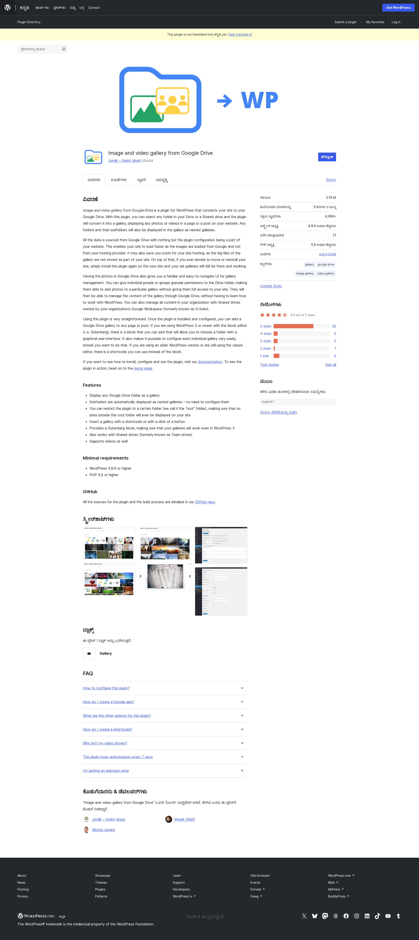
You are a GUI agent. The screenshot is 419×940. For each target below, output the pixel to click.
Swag (256, 896)
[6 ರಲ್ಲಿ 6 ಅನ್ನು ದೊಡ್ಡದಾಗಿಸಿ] (241, 573)
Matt (333, 882)
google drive (326, 264)
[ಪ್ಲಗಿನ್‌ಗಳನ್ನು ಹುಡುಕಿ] (63, 49)
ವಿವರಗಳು (94, 179)
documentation (210, 362)
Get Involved (260, 875)
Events (255, 882)
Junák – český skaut (124, 160)
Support (179, 882)
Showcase (102, 875)
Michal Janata (103, 830)
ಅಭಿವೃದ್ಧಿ (161, 179)
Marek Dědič (184, 819)
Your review (269, 364)
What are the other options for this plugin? (117, 716)
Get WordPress (398, 7)
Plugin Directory (29, 22)
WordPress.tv (184, 896)
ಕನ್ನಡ (62, 916)
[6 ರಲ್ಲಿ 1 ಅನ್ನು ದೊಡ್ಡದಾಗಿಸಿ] (129, 532)
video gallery (325, 273)
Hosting (23, 889)
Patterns (101, 896)
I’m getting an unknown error (106, 771)
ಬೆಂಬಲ (331, 179)
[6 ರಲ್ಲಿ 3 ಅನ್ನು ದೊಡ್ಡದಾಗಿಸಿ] (185, 532)
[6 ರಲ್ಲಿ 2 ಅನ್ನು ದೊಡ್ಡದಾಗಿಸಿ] (129, 568)
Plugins (100, 889)
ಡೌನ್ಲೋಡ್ (327, 157)
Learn (177, 875)
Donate (258, 889)
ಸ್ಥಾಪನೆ (141, 179)
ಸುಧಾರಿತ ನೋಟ (271, 286)
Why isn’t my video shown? (105, 743)
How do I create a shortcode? (107, 729)
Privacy (22, 896)
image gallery (305, 273)
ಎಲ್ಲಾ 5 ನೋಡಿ (327, 254)
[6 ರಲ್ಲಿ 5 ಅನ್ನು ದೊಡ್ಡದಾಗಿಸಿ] (241, 532)
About (21, 875)
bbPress (336, 889)
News (21, 882)
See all (331, 364)
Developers (181, 889)
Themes (101, 882)
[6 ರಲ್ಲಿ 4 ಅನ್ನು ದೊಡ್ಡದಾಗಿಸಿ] (185, 569)
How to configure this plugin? (106, 688)
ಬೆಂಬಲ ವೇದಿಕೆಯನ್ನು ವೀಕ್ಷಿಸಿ (278, 412)
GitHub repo (205, 502)
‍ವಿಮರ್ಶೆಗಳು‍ (119, 179)
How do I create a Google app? (108, 702)
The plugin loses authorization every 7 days (118, 757)
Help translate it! (240, 34)
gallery (309, 264)
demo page (143, 368)
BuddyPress (338, 896)
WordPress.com (341, 875)
